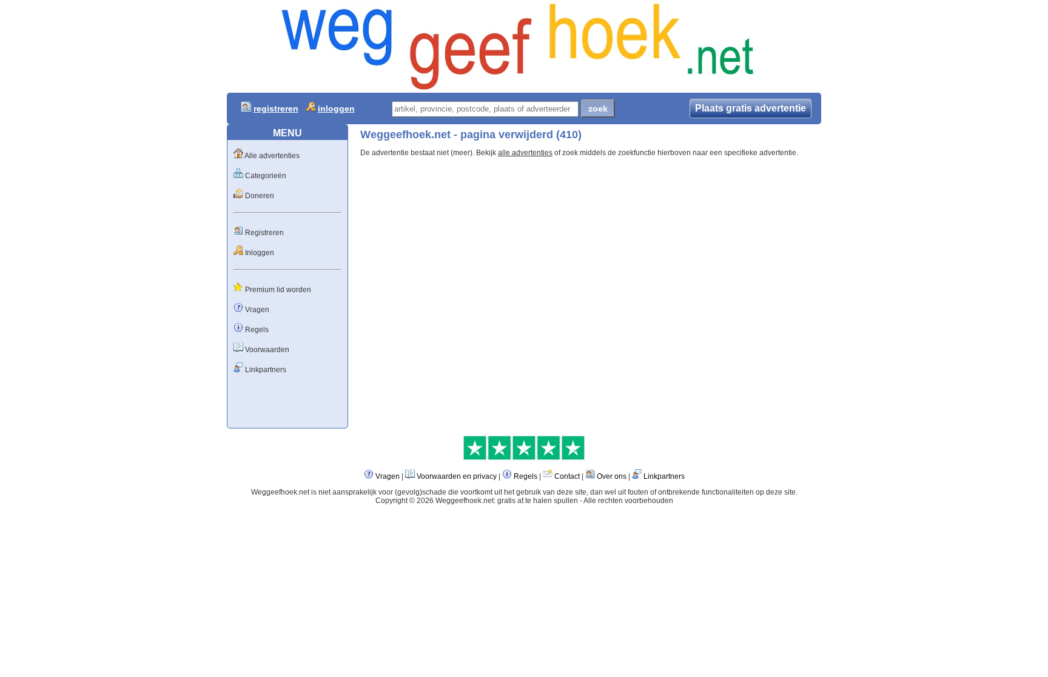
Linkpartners (265, 369)
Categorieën (265, 176)
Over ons (611, 476)
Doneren (259, 196)
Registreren (264, 232)
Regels (257, 329)
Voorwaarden (267, 349)
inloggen (336, 108)
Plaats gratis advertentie (750, 108)
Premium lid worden (278, 289)
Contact (567, 476)
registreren (276, 108)
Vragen (257, 309)
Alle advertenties (272, 156)
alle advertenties (525, 152)
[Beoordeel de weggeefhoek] (524, 457)
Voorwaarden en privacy (457, 476)
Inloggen (259, 252)
